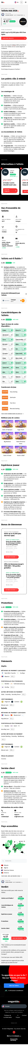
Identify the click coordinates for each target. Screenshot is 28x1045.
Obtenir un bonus (10, 556)
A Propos (18, 1016)
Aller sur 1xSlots (14, 985)
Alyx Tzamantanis (18, 15)
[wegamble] (2, 2)
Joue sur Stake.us (6, 190)
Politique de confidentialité (7, 1016)
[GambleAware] (14, 1033)
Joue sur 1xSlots (7, 38)
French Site (14, 1023)
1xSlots (14, 45)
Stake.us (12, 170)
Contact (24, 1015)
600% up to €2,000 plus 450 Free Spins (13, 33)
